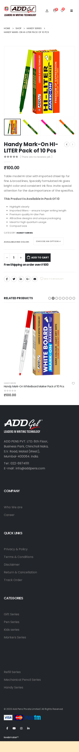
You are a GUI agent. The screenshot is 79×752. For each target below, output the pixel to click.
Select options (68, 313)
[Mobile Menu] (71, 10)
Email (35, 279)
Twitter (14, 279)
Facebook (7, 279)
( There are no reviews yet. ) (36, 156)
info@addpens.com (30, 468)
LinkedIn (21, 279)
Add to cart (40, 257)
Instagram (21, 728)
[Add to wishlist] (73, 383)
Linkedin (28, 728)
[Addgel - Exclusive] (20, 10)
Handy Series (24, 232)
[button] (49, 298)
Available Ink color (16, 241)
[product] (39, 343)
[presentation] (9, 82)
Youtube (14, 728)
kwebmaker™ (11, 737)
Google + (28, 279)
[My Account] (47, 10)
